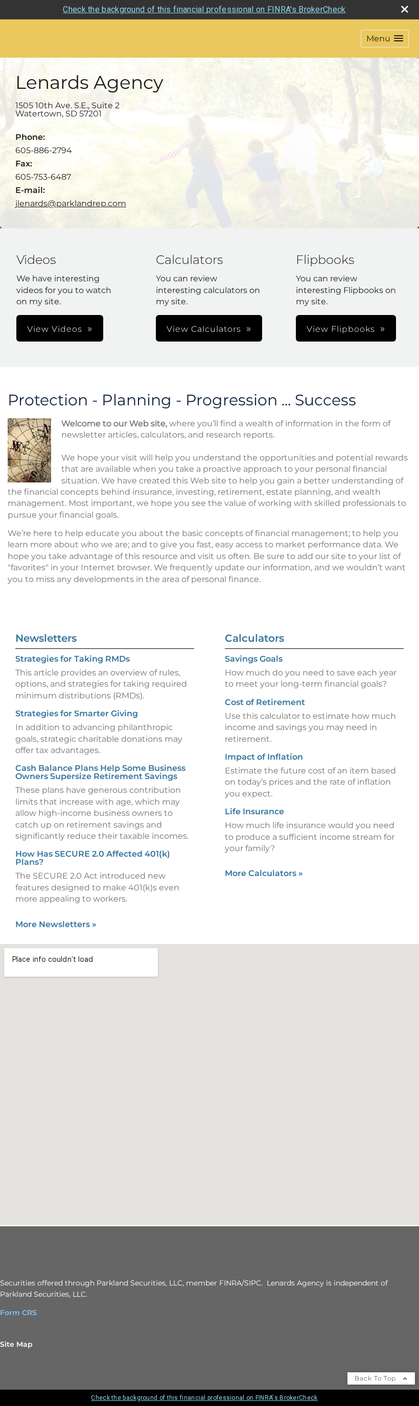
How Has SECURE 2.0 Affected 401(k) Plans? (92, 858)
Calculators (254, 638)
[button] (385, 38)
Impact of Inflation (264, 757)
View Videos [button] (54, 329)
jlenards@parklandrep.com (70, 203)
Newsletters (46, 638)
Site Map (16, 1344)
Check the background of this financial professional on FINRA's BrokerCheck (204, 9)
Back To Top (376, 1378)
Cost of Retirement (265, 702)
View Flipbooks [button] (341, 329)
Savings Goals (254, 659)
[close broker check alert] (405, 9)
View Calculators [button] (204, 329)
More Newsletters (56, 924)
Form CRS (18, 1312)
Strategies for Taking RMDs (72, 659)
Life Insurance (254, 811)
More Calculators (264, 873)
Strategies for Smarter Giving (76, 713)
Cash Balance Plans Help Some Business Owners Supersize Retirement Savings (100, 772)
